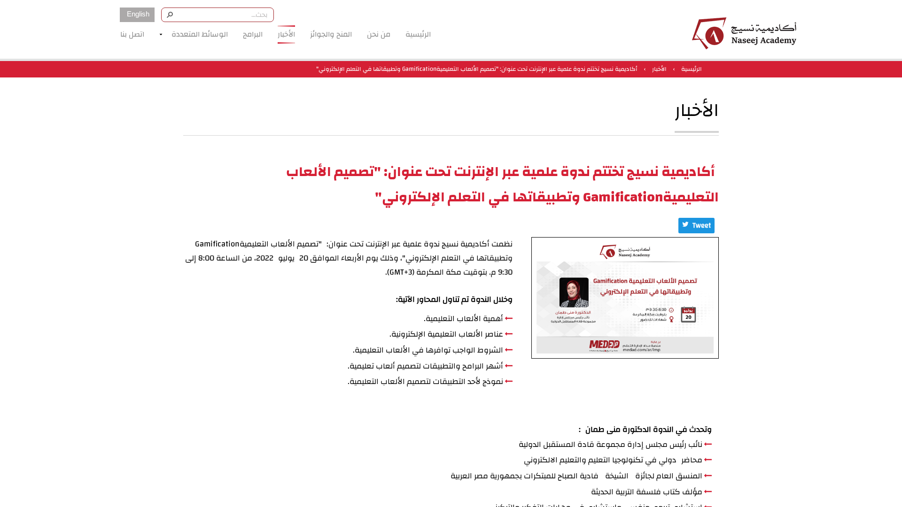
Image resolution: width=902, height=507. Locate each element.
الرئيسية (691, 69)
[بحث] (169, 14)
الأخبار (659, 69)
